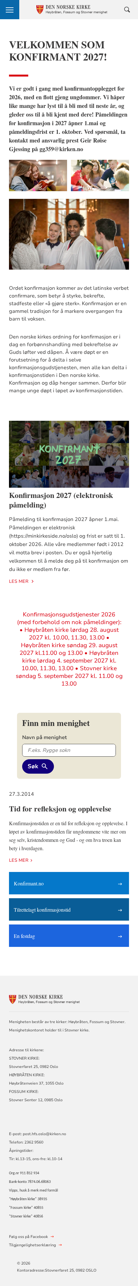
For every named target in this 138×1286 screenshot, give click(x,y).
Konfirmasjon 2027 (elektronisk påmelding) (61, 499)
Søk (33, 766)
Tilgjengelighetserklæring (32, 1245)
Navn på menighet (44, 737)
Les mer (19, 581)
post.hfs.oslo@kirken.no (44, 1133)
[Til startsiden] (44, 998)
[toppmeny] (9, 9)
